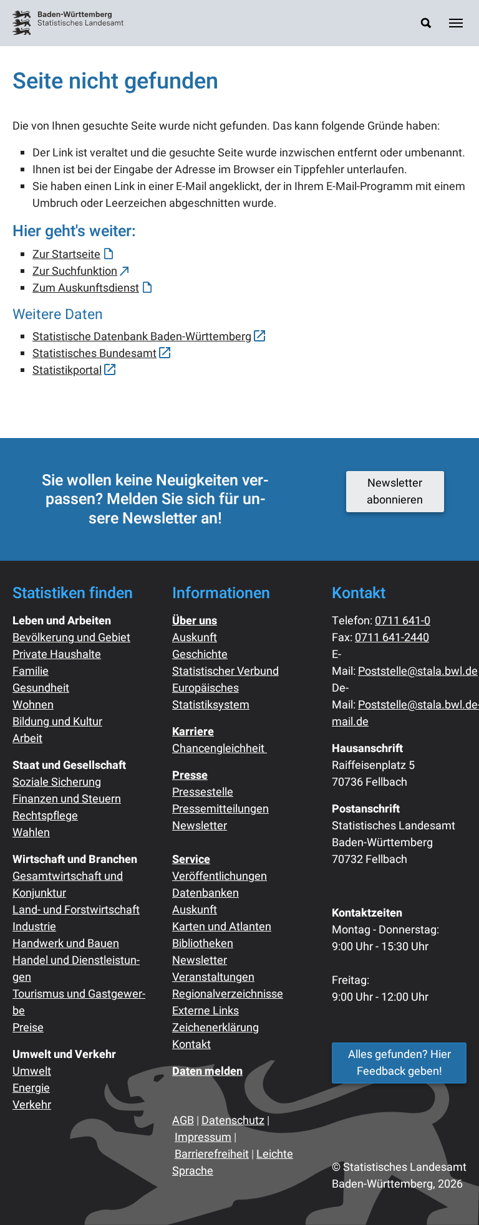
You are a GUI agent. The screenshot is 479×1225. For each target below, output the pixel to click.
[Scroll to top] (450, 1196)
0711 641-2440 (392, 637)
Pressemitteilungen (220, 809)
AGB (183, 1120)
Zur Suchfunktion (74, 271)
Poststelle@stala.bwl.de (418, 671)
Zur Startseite (66, 254)
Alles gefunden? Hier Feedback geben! (399, 1063)
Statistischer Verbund (225, 671)
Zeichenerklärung (215, 1027)
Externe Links (205, 1011)
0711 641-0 (402, 620)
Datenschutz (232, 1120)
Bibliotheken (202, 943)
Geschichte (200, 654)
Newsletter (199, 825)
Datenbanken (205, 893)
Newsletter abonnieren (395, 491)
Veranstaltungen (213, 977)
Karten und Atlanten (221, 926)
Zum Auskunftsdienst (85, 288)
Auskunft (194, 637)
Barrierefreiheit (212, 1154)
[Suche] (426, 23)
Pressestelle (202, 792)
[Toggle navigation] (456, 23)
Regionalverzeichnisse (227, 994)
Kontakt (191, 1044)
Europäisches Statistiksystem (210, 696)
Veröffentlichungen (219, 876)
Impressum (203, 1137)
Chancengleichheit (219, 748)
